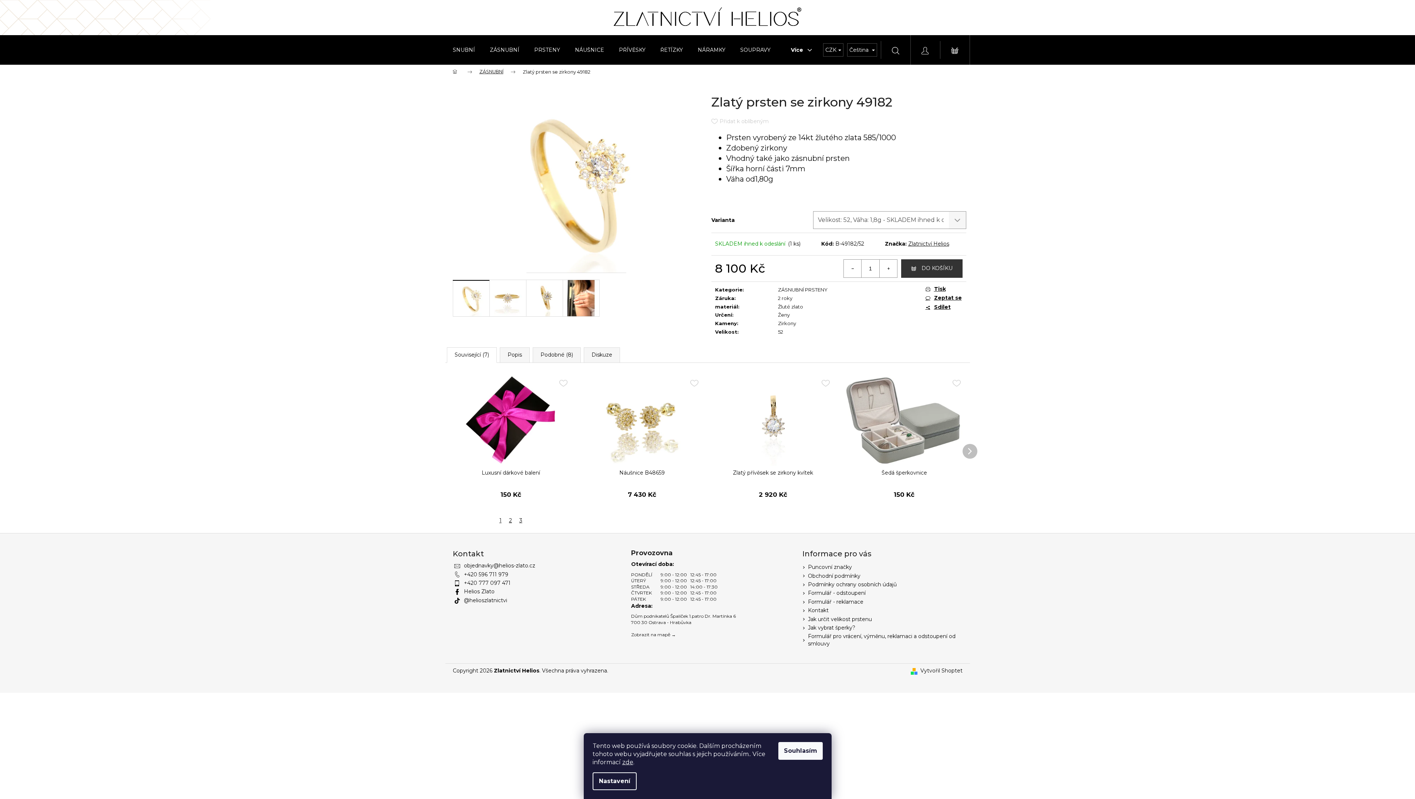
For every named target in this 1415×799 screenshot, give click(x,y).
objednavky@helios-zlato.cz (499, 565)
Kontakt (818, 610)
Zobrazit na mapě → (653, 634)
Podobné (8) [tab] (556, 354)
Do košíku (937, 268)
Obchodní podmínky (834, 576)
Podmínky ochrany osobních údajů (852, 584)
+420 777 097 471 (487, 583)
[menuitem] (463, 50)
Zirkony (787, 323)
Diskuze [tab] (602, 354)
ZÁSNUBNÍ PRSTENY (803, 290)
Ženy (784, 315)
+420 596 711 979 (486, 574)
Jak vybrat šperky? (831, 627)
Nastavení (614, 781)
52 (780, 332)
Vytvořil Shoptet (941, 670)
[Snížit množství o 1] (853, 268)
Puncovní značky (830, 567)
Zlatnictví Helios (928, 243)
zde (627, 762)
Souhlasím (800, 750)
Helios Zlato (479, 591)
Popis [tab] (515, 354)
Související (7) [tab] (472, 354)
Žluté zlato (790, 307)
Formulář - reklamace (835, 602)
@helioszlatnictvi (485, 600)
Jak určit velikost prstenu (840, 619)
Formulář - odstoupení (837, 593)
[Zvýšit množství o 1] (888, 268)
